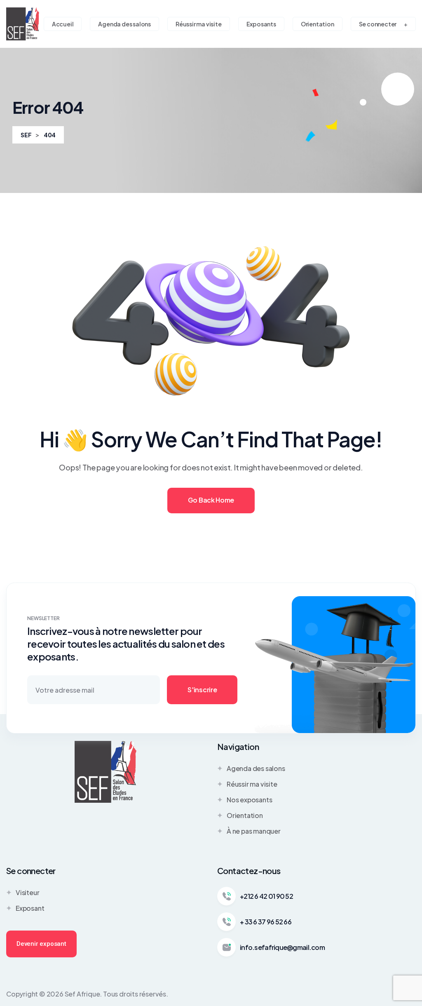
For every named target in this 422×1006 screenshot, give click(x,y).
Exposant (30, 908)
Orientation (245, 815)
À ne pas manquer (254, 831)
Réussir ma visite (252, 784)
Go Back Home (211, 500)
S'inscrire (202, 689)
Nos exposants (249, 799)
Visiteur (27, 892)
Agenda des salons (256, 768)
